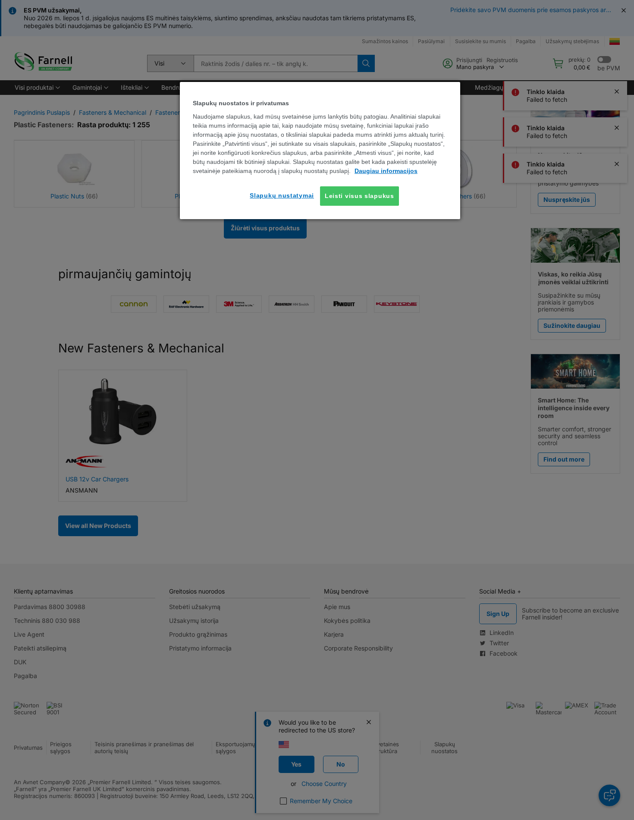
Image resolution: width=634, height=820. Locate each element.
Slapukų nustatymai (282, 195)
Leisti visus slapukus (359, 195)
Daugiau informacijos (386, 170)
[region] (320, 150)
